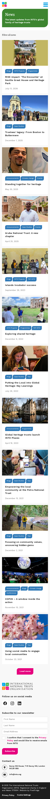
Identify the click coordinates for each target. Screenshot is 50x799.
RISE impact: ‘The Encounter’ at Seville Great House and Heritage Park (24, 80)
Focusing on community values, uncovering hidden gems (23, 543)
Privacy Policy (8, 795)
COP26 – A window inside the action (22, 601)
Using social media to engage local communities (22, 653)
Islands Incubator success (20, 285)
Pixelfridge (34, 790)
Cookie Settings (24, 795)
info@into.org (15, 774)
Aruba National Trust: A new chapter (21, 235)
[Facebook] (5, 703)
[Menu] (45, 4)
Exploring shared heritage (20, 334)
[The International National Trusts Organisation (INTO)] (25, 4)
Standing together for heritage (23, 184)
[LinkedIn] (19, 703)
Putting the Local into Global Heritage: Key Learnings (22, 384)
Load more (25, 671)
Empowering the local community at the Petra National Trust (24, 490)
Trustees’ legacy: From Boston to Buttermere (24, 134)
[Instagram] (12, 703)
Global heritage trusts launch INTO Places (22, 436)
